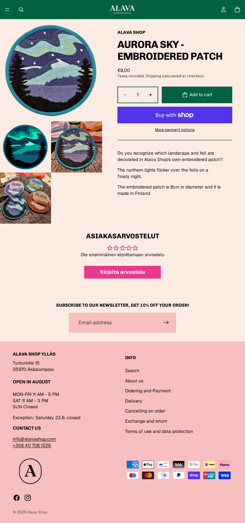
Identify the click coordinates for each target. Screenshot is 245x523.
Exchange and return (146, 421)
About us (134, 381)
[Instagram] (28, 498)
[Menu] (7, 9)
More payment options (175, 129)
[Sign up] (166, 322)
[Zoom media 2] (25, 147)
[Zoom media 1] (51, 70)
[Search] (21, 10)
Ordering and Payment (148, 391)
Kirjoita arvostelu (122, 272)
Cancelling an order (145, 411)
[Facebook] (16, 498)
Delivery (133, 401)
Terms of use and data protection (159, 431)
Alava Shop (37, 512)
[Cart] (237, 10)
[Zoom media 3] (76, 147)
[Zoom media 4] (25, 198)
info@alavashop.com (34, 439)
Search (132, 370)
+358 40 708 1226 (32, 445)
